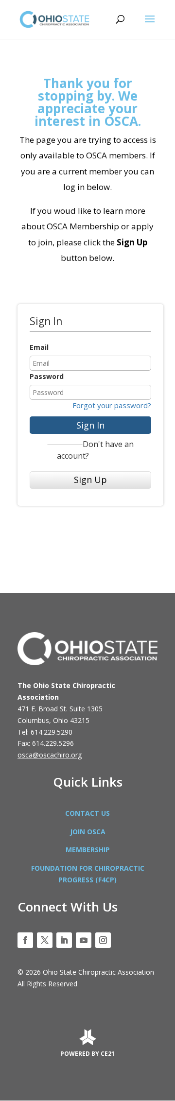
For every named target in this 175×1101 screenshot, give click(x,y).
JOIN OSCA (87, 831)
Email (39, 347)
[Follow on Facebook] (25, 940)
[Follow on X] (44, 940)
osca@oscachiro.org (50, 754)
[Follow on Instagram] (103, 940)
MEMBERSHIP (88, 849)
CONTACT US (87, 813)
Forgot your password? (111, 405)
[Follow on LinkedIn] (64, 940)
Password (47, 376)
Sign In (90, 425)
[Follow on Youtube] (83, 940)
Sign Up (90, 479)
